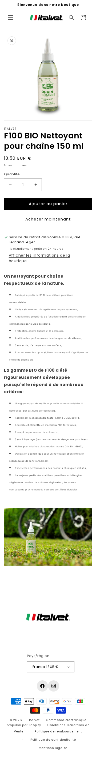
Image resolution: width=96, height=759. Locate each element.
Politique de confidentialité (53, 739)
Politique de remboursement (58, 731)
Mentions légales (53, 748)
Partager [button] (18, 580)
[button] (11, 17)
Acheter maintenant (48, 219)
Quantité (12, 174)
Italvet (34, 720)
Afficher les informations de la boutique (39, 258)
